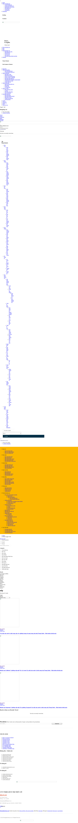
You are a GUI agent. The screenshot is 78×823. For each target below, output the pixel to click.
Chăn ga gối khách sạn (9, 5)
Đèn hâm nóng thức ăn (9, 78)
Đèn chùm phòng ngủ (7, 177)
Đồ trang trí (5, 257)
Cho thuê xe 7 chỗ (6, 743)
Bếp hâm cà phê (8, 74)
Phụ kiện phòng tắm (9, 91)
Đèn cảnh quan (8, 95)
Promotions (4, 11)
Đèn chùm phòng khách (7, 173)
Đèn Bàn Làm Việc (8, 51)
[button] (1, 115)
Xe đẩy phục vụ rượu (9, 80)
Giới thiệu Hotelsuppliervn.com (8, 767)
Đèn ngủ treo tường (7, 236)
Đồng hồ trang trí (7, 265)
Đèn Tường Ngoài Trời (7, 231)
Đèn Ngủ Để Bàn (7, 204)
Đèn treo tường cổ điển (7, 244)
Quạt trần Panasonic (9, 532)
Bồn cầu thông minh (9, 89)
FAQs (3, 103)
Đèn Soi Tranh (7, 254)
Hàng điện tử (7, 52)
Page (3, 49)
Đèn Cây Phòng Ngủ (7, 158)
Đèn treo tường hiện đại (7, 249)
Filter (1, 595)
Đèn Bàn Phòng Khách (7, 199)
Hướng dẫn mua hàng (6, 755)
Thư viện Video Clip (6, 778)
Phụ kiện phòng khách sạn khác (11, 56)
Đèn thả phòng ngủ (7, 225)
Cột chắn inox (7, 87)
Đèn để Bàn (5, 187)
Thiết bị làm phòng (6, 69)
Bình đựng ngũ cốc (8, 75)
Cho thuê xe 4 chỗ (6, 742)
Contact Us (4, 102)
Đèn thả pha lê (7, 216)
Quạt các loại (7, 53)
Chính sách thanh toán (6, 754)
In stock (3, 542)
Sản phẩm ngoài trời (6, 94)
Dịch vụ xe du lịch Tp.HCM (7, 737)
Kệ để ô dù (7, 86)
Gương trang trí (7, 269)
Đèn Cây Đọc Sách (7, 149)
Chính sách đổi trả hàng (7, 761)
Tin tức (3, 100)
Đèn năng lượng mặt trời (9, 96)
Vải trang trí (7, 10)
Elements (4, 57)
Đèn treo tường (7, 239)
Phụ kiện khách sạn (6, 50)
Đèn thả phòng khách (7, 220)
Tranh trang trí (7, 272)
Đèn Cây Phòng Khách (7, 153)
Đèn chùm (7, 85)
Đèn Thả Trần (5, 207)
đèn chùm (40, 810)
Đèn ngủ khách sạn (6, 47)
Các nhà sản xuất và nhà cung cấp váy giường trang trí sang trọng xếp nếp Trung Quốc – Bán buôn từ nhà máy (28, 633)
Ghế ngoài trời (7, 99)
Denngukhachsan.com (4, 810)
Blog (3, 48)
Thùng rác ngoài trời (9, 98)
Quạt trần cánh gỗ (7, 411)
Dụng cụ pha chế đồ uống (10, 76)
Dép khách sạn (8, 8)
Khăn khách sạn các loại (9, 7)
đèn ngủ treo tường (29, 810)
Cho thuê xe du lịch (6, 739)
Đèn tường (5, 228)
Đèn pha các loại (8, 97)
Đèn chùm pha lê (7, 169)
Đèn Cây (5, 146)
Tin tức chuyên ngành (6, 775)
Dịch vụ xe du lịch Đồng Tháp (8, 744)
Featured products (5, 539)
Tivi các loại (7, 55)
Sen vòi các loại (8, 92)
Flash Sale (4, 68)
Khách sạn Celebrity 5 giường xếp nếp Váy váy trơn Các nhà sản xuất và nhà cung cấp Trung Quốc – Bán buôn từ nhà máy (31, 670)
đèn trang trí (54, 810)
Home (3, 2)
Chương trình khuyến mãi (7, 774)
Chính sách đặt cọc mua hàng (8, 756)
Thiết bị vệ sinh (5, 88)
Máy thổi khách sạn (8, 71)
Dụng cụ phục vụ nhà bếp (10, 77)
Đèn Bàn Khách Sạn (7, 191)
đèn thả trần (49, 810)
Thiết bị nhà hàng (5, 73)
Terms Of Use (5, 105)
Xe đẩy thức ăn (8, 82)
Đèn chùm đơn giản (7, 164)
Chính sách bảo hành (6, 760)
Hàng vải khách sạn (6, 3)
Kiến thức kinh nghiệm (6, 776)
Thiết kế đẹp (4, 777)
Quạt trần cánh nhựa (7, 416)
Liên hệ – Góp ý (5, 768)
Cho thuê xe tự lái (5, 740)
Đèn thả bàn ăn (7, 212)
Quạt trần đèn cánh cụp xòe (7, 421)
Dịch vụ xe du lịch (6, 738)
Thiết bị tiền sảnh (5, 83)
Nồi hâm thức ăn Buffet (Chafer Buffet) (12, 79)
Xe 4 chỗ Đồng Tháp (6, 745)
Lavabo (6, 90)
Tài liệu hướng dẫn (6, 779)
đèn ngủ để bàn (23, 810)
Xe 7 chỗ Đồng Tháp (6, 746)
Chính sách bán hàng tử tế (7, 757)
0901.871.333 (3, 795)
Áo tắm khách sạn (8, 4)
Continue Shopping (6, 112)
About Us (4, 101)
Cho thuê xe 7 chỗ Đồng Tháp (8, 748)
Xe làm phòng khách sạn (9, 72)
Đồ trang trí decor (8, 487)
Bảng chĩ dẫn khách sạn (9, 84)
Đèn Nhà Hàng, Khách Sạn (7, 182)
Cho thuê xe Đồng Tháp (7, 747)
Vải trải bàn (7, 9)
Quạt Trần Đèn (5, 407)
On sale (3, 543)
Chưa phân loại (5, 550)
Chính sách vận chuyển (6, 758)
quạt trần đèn (60, 810)
